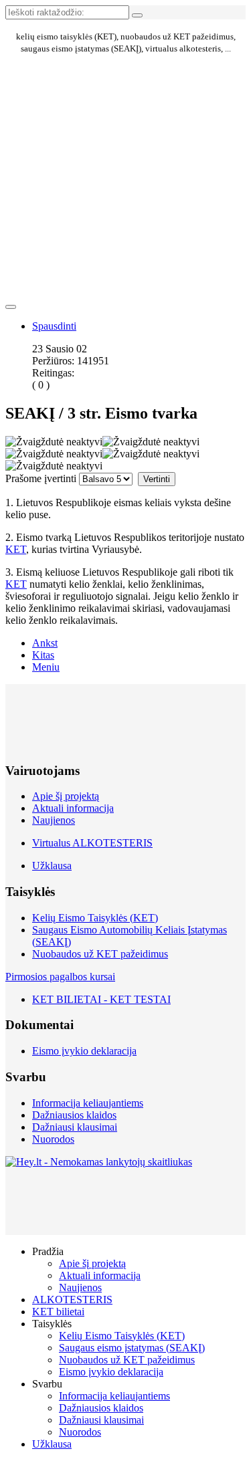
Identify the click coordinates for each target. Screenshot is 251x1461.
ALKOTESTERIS (72, 1299)
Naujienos (53, 820)
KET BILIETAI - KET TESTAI (101, 999)
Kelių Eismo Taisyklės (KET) (95, 917)
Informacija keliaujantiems (87, 1103)
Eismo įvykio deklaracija (84, 1050)
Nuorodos (53, 1139)
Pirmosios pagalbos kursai (60, 976)
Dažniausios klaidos (74, 1115)
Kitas (43, 655)
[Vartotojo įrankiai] (10, 307)
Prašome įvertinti (40, 478)
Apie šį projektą (65, 796)
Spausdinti (54, 326)
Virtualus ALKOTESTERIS (92, 843)
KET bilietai (58, 1311)
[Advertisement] (65, 118)
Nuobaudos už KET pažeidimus (100, 954)
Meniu (46, 667)
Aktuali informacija (73, 808)
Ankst (45, 643)
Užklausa (52, 865)
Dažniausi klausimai (74, 1127)
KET (15, 549)
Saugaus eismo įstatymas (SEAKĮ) (132, 1347)
